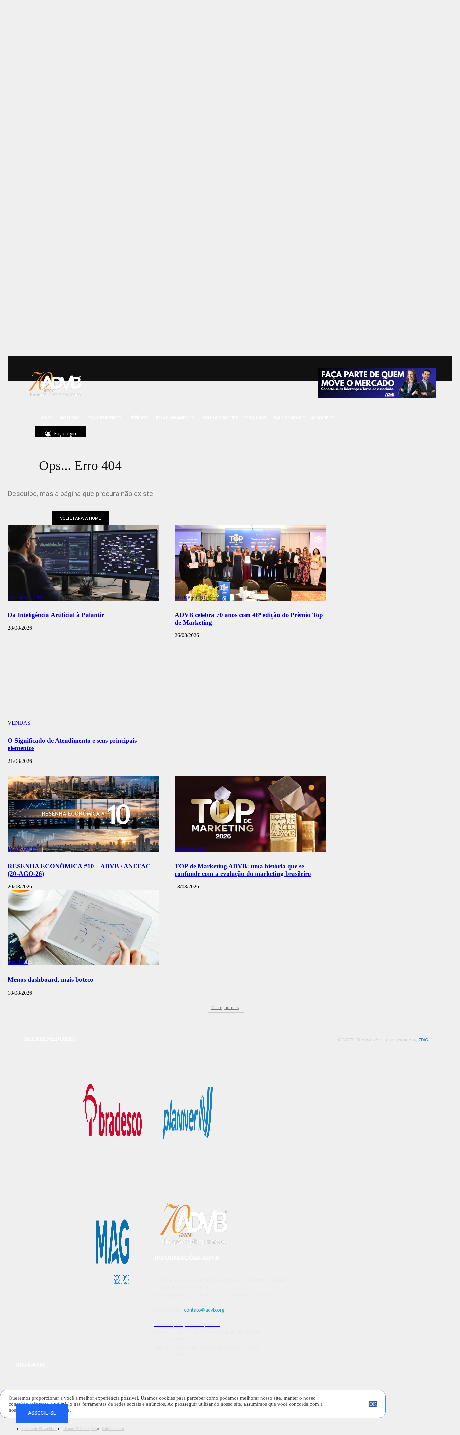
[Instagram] (99, 434)
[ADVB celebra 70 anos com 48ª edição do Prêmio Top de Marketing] (250, 563)
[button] (27, 434)
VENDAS (19, 723)
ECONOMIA (22, 849)
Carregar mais (225, 1007)
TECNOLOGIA (25, 597)
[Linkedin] (126, 434)
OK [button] (373, 1404)
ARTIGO (18, 962)
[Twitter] (108, 434)
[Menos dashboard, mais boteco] (83, 927)
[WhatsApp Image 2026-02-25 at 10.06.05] (377, 383)
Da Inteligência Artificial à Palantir (56, 615)
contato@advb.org (204, 1310)
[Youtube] (117, 434)
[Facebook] (90, 434)
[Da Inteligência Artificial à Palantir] (83, 563)
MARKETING (191, 597)
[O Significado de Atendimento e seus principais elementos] (83, 688)
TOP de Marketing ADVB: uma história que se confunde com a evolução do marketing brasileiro (243, 870)
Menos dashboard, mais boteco (50, 979)
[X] (74, 1385)
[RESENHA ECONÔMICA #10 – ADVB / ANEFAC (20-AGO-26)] (83, 814)
